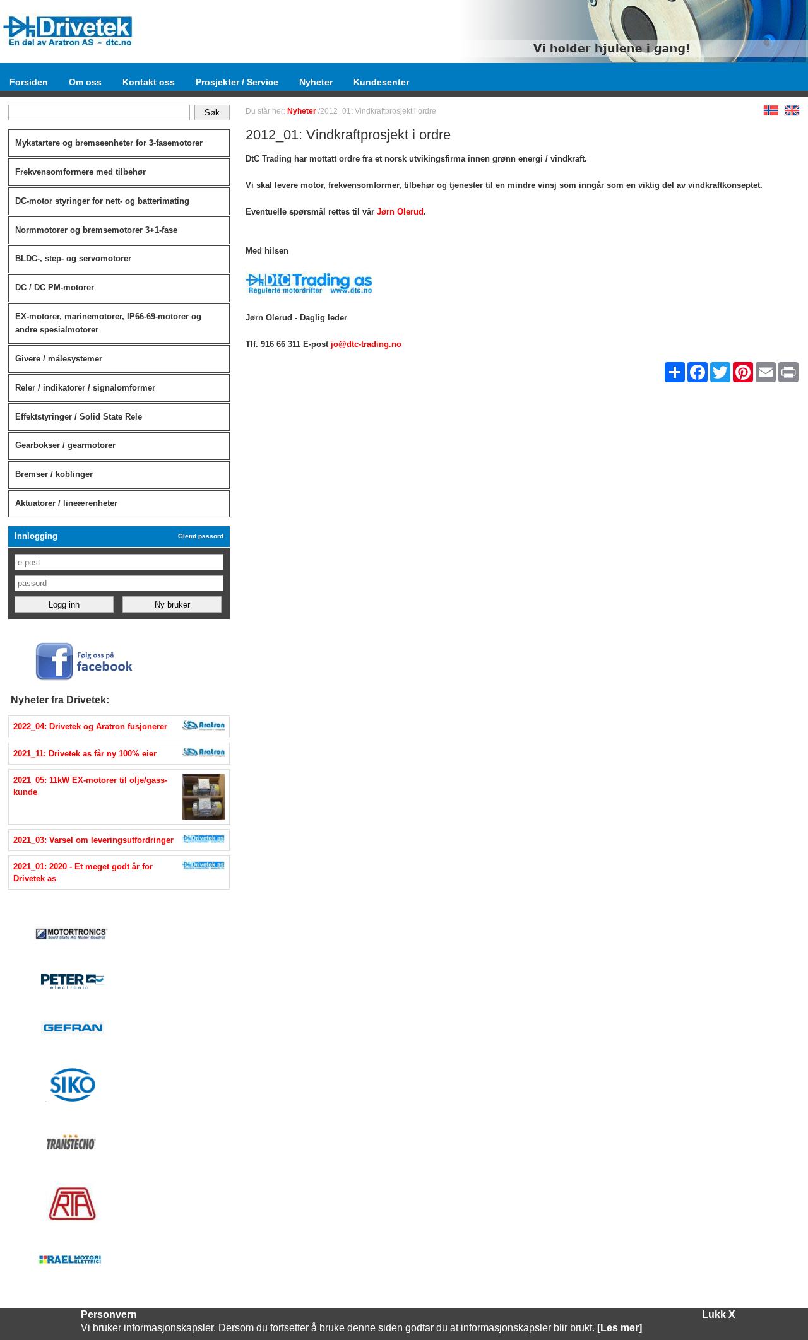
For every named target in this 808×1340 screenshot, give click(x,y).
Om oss (85, 82)
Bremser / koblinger (54, 474)
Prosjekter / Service (237, 82)
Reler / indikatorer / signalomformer (85, 387)
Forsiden (28, 82)
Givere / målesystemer (58, 358)
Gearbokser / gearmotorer (65, 445)
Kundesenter (381, 82)
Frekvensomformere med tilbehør (80, 172)
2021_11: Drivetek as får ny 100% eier (85, 753)
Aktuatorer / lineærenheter (66, 503)
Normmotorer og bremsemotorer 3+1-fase (96, 230)
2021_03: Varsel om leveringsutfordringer (93, 840)
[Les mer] (619, 1327)
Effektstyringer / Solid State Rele (78, 416)
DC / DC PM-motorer (54, 287)
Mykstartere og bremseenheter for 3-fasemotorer (109, 143)
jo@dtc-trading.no (366, 344)
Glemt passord (200, 535)
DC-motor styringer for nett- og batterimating (102, 201)
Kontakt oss (148, 82)
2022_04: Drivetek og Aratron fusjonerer (90, 726)
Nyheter (316, 82)
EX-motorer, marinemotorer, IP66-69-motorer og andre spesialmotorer (108, 323)
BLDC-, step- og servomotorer (73, 258)
